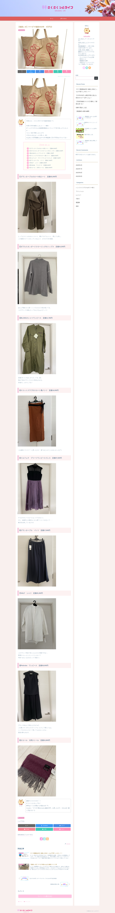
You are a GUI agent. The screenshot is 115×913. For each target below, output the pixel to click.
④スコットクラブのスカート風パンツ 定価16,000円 (43, 155)
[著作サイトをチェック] (41, 839)
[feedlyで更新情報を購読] (44, 839)
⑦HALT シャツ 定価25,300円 (38, 162)
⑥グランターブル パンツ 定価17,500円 (40, 160)
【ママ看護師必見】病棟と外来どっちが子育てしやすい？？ (86, 90)
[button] (66, 71)
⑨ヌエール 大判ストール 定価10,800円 (40, 167)
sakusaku (87, 36)
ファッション (21, 817)
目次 (42, 145)
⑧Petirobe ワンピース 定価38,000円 (40, 165)
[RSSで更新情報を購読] (47, 839)
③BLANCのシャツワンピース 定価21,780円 (41, 153)
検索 (77, 75)
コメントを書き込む (45, 896)
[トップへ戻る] (113, 911)
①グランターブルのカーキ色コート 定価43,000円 (43, 148)
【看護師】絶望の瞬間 (82, 111)
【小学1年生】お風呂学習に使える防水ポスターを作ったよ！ (86, 96)
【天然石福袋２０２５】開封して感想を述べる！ (86, 103)
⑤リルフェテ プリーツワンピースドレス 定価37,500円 (45, 158)
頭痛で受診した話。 (82, 107)
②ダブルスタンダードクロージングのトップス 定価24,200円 (46, 151)
